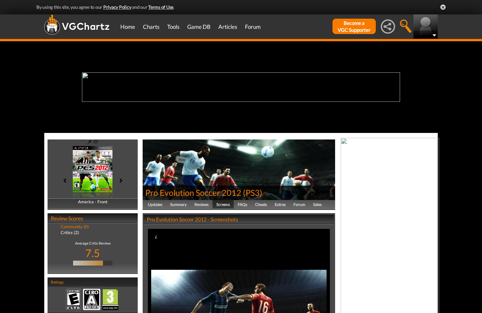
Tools (173, 26)
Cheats (261, 204)
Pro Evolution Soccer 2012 (193, 192)
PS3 (253, 192)
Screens (223, 204)
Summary (178, 204)
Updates (155, 204)
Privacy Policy (117, 7)
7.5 (92, 253)
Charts (151, 26)
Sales (317, 204)
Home (127, 26)
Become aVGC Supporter (354, 26)
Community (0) (75, 226)
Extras (280, 204)
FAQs (242, 204)
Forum (253, 26)
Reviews (201, 204)
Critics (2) (70, 232)
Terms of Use (160, 7)
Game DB (199, 26)
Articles (227, 26)
